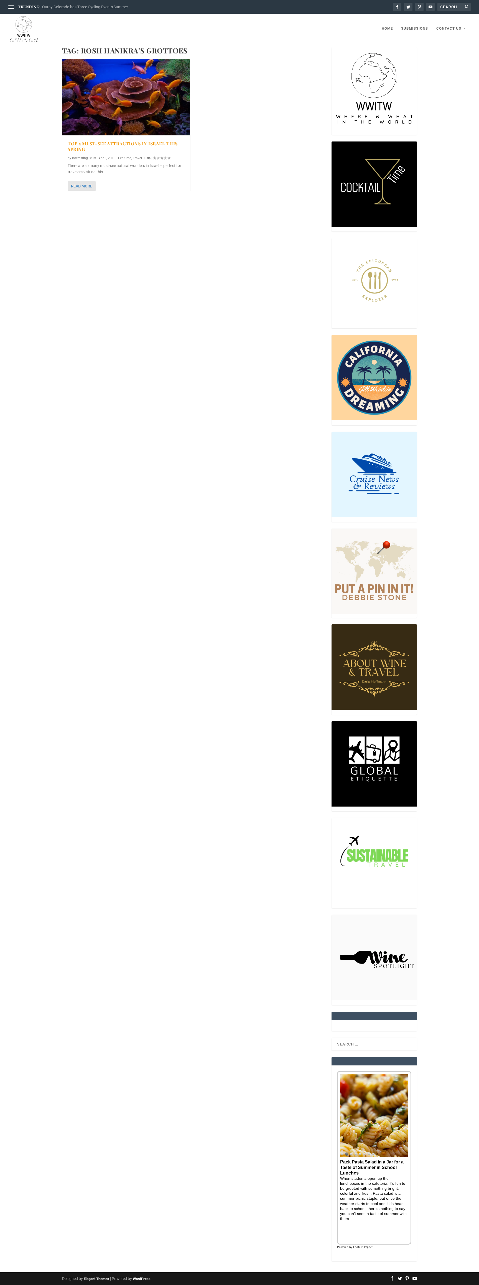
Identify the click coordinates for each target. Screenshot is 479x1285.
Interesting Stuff (84, 158)
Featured (124, 158)
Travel (137, 158)
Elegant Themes (96, 1279)
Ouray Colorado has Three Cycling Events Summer (85, 7)
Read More (81, 186)
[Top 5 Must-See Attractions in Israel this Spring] (126, 97)
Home (387, 28)
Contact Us (448, 28)
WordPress (142, 1279)
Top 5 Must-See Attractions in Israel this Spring (123, 146)
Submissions (414, 28)
